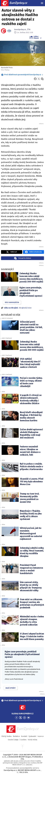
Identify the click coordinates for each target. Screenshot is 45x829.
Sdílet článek (36, 37)
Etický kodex (7, 736)
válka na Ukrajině (11, 308)
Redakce (16, 736)
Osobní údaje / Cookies (17, 740)
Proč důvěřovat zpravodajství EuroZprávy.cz (22, 75)
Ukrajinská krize (25, 308)
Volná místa (32, 740)
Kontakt (24, 736)
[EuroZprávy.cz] (16, 3)
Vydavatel (32, 736)
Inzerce (41, 736)
